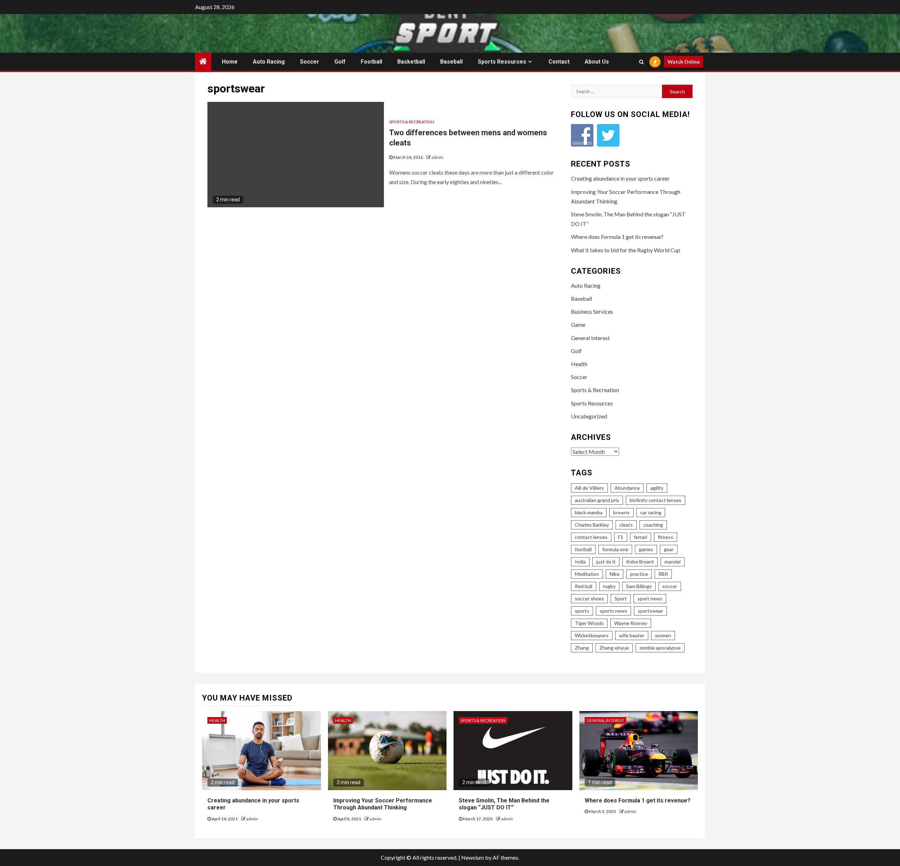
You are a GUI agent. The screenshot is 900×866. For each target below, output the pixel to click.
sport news (649, 598)
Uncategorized (589, 416)
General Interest (590, 337)
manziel (672, 562)
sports (582, 611)
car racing (650, 512)
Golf (340, 61)
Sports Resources (502, 61)
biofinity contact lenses (655, 500)
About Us (597, 61)
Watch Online (684, 62)
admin (437, 157)
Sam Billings (639, 586)
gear (669, 549)
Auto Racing (269, 61)
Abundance (627, 488)
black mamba (589, 512)
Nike (614, 574)
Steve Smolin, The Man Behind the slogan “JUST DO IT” (504, 804)
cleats (626, 525)
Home (230, 61)
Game (578, 324)
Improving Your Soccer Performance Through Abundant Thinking (382, 804)
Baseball (451, 61)
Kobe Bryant (640, 562)
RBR (663, 574)
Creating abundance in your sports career (620, 178)
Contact (559, 61)
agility (656, 488)
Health (579, 363)
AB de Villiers (589, 488)
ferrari (640, 537)
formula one (615, 549)
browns (621, 512)
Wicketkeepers (592, 635)
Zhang (582, 648)
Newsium (472, 857)
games (646, 549)
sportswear (650, 611)
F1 (620, 537)
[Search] (641, 62)
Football (371, 61)
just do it (606, 562)
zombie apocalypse (660, 648)
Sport (621, 598)
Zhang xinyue (614, 648)
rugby (609, 586)
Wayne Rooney (630, 623)
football (583, 549)
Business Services (592, 311)
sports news (613, 611)
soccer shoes (589, 598)
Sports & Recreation (411, 121)
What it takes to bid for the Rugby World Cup (625, 250)
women (663, 635)
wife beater (631, 635)
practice (639, 574)
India (580, 562)
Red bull (583, 586)
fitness (665, 537)
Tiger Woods (589, 623)
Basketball (411, 61)
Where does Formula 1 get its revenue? (617, 236)
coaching (653, 525)
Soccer (309, 61)
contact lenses (591, 537)
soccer (669, 586)
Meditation (587, 574)
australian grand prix (597, 500)
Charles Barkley (592, 525)
